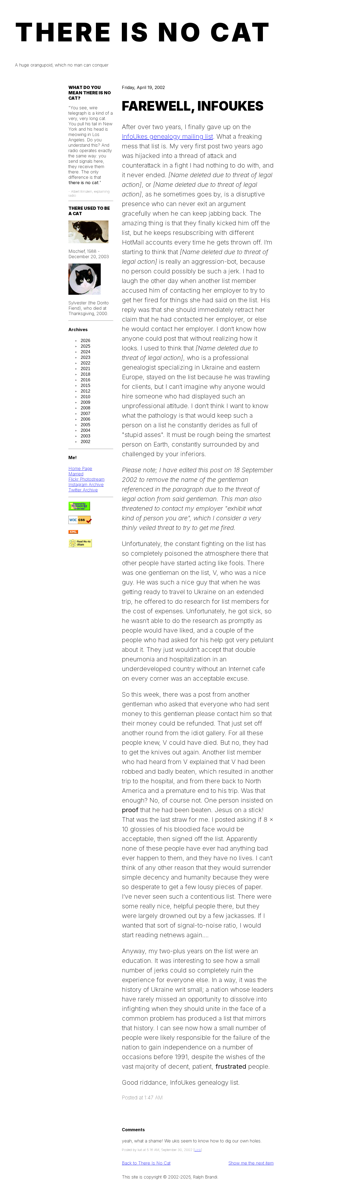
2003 (85, 436)
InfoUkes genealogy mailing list (167, 136)
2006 (85, 419)
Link (198, 1150)
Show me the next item (251, 1163)
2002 (85, 441)
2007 (85, 413)
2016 (85, 380)
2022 (85, 363)
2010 (85, 396)
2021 (85, 368)
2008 (85, 408)
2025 (85, 346)
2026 (85, 340)
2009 (85, 402)
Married (75, 473)
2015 (85, 385)
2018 (85, 374)
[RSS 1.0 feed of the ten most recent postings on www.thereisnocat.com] (73, 532)
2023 (85, 357)
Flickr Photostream (86, 479)
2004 (85, 430)
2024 (85, 352)
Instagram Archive (86, 484)
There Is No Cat (143, 32)
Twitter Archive (83, 490)
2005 (85, 425)
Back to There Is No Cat (146, 1163)
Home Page (80, 468)
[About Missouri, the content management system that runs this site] (79, 508)
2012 (85, 391)
